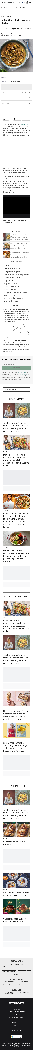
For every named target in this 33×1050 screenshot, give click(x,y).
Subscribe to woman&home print (9, 993)
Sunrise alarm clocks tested (24, 967)
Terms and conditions (16, 1017)
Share (6, 119)
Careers (16, 1025)
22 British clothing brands (24, 970)
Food (2, 16)
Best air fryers (24, 981)
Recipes (9, 16)
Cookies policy (16, 1022)
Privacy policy (16, 1020)
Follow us (18, 119)
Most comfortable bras (24, 984)
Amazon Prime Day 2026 (18, 7)
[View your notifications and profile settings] (19, 2)
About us (17, 1009)
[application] (16, 205)
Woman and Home (9, 34)
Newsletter (27, 119)
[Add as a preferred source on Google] (16, 1036)
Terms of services (21, 372)
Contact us (16, 1014)
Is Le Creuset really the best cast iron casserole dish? (9, 970)
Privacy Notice (23, 374)
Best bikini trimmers (9, 981)
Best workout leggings (8, 984)
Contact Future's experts (16, 1012)
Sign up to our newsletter (23, 992)
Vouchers (16, 974)
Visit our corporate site (24, 1044)
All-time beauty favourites (8, 967)
